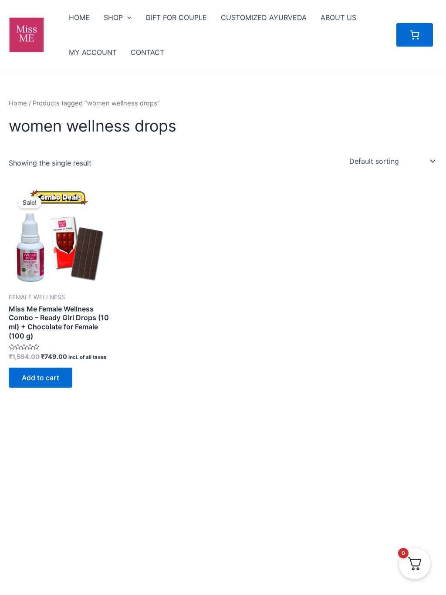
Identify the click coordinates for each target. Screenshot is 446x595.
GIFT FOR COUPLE (176, 17)
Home (18, 103)
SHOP (113, 17)
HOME (79, 17)
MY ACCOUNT (93, 52)
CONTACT (147, 52)
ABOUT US (338, 17)
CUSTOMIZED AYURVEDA (264, 17)
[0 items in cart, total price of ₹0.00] (414, 35)
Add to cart (40, 377)
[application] (127, 17)
